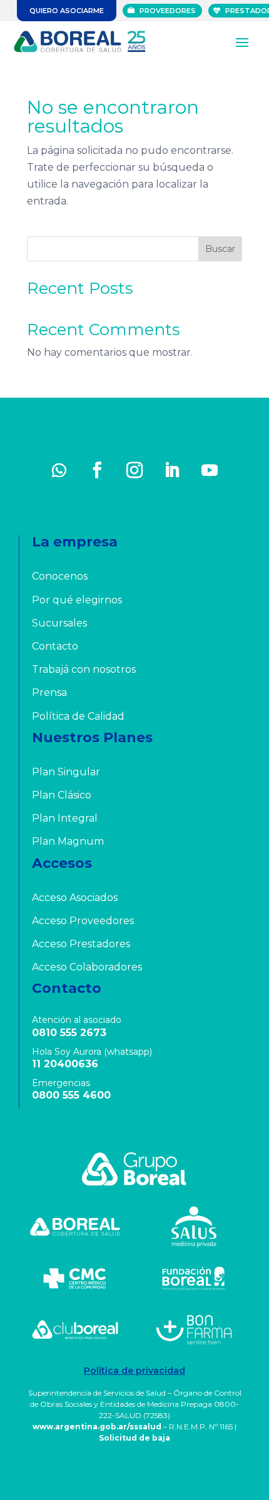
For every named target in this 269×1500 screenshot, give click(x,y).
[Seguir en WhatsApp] (59, 470)
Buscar (220, 248)
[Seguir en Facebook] (97, 470)
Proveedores (168, 10)
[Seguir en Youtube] (209, 470)
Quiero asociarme (66, 10)
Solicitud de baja (134, 1437)
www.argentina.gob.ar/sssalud (97, 1426)
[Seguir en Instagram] (134, 470)
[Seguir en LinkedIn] (172, 470)
